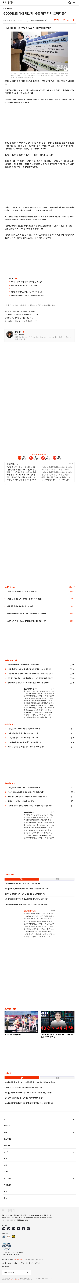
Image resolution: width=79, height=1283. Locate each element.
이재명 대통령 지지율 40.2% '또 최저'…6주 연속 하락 (23, 883)
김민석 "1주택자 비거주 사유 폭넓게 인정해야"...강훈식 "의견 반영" (26, 899)
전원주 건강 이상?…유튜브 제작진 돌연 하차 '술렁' (27, 296)
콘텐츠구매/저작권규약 (27, 1263)
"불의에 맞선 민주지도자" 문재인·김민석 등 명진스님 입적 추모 (25, 894)
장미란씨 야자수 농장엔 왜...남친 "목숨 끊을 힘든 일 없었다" (26, 614)
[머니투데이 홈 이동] (8, 1210)
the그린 (7, 1146)
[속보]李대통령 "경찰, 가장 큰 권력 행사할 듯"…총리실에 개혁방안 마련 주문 (30, 1082)
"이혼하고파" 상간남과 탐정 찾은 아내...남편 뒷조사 (24, 742)
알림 (5, 1198)
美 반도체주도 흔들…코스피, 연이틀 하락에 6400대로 (25, 621)
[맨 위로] (74, 1274)
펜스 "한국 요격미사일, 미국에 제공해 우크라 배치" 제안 (26, 792)
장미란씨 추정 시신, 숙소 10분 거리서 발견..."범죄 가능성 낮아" (28, 683)
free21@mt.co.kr (20, 335)
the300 (9, 8)
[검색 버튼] (69, 3)
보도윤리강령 (5, 1267)
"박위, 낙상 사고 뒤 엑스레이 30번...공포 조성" (26, 282)
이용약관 (4, 1263)
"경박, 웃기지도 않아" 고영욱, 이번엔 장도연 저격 (24, 729)
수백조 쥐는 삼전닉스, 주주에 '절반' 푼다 (21, 801)
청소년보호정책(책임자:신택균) (34, 1259)
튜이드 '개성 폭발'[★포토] (13, 1035)
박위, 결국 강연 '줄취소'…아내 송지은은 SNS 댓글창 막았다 (27, 797)
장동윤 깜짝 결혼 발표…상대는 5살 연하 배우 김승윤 (24, 599)
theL (6, 1132)
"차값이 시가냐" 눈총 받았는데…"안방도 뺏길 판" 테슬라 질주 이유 (30, 669)
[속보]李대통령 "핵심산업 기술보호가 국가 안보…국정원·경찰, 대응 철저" (29, 1093)
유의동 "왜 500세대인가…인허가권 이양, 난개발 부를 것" (24, 1098)
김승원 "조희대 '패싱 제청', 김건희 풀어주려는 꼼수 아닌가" (24, 1087)
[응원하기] (23, 332)
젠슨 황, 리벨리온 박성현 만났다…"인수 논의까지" (24, 665)
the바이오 (7, 1139)
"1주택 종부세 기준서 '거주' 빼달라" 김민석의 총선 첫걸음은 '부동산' (27, 904)
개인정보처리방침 (19, 1259)
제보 (5, 1192)
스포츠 (6, 1172)
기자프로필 (7, 1185)
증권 (5, 1119)
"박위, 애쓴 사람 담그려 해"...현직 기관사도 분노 (23, 738)
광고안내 (10, 1263)
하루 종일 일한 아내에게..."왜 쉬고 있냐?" (24, 285)
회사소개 (4, 1259)
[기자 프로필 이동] (9, 334)
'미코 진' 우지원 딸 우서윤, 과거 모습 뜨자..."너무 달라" (26, 747)
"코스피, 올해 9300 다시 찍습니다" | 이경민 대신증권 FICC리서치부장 (57, 1036)
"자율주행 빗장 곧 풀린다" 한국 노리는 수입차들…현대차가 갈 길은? (30, 674)
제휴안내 (16, 1263)
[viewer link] (65, 68)
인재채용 (10, 1259)
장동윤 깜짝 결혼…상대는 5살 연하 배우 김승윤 (26, 292)
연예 (5, 1165)
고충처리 (37, 1263)
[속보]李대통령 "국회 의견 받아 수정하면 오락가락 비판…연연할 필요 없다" (29, 1103)
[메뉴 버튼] (74, 3)
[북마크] (72, 20)
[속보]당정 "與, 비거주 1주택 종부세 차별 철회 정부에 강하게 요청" (26, 889)
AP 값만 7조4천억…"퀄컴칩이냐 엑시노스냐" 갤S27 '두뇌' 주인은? (30, 678)
